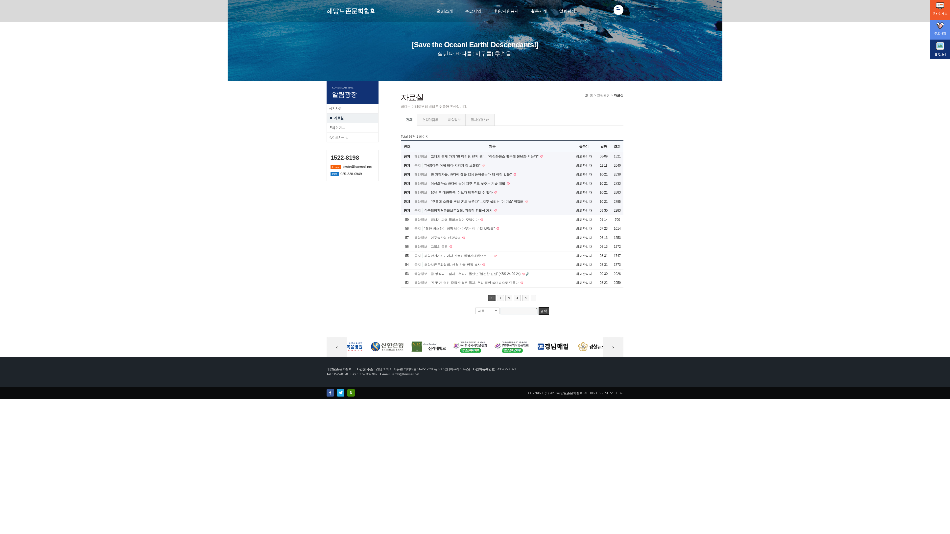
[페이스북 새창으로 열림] (330, 393)
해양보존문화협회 (351, 11)
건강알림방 (430, 120)
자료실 (338, 118)
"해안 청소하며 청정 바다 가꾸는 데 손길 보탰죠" (460, 228)
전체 (409, 120)
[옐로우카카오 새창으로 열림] (340, 393)
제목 (481, 311)
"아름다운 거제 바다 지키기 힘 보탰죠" (452, 165)
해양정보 (454, 120)
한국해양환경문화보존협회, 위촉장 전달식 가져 (459, 210)
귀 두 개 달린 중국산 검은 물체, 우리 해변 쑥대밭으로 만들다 (475, 283)
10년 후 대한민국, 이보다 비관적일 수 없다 (462, 192)
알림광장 (567, 11)
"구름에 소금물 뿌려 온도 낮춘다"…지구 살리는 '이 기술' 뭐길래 (477, 201)
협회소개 (445, 11)
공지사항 (335, 108)
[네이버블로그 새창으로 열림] (351, 393)
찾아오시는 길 (338, 137)
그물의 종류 (440, 246)
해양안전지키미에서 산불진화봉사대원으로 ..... (458, 256)
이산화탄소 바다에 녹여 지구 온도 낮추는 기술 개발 (468, 183)
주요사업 (473, 11)
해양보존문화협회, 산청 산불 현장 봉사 (453, 265)
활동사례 (539, 11)
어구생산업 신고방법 (446, 238)
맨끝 (533, 298)
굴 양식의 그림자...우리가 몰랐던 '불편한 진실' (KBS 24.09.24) (476, 274)
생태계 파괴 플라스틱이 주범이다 (455, 220)
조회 (617, 146)
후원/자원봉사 (506, 11)
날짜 (603, 146)
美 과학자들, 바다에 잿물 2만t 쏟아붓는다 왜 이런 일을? (472, 174)
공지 (417, 165)
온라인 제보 (337, 128)
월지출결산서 (480, 120)
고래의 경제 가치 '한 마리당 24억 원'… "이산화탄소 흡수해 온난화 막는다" (485, 156)
